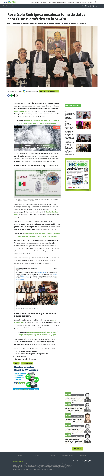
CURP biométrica (27, 363)
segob (16, 363)
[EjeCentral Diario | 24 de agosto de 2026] (78, 174)
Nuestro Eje (10, 10)
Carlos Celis (76, 395)
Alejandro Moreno (77, 405)
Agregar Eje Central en (47, 91)
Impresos (71, 2)
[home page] (10, 2)
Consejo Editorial (36, 455)
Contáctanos (82, 455)
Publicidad (52, 455)
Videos (89, 2)
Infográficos (61, 2)
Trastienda (52, 2)
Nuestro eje (35, 2)
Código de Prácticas (67, 455)
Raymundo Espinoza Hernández (77, 437)
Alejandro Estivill (77, 426)
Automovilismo (80, 2)
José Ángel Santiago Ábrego (77, 417)
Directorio (21, 455)
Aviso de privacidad (18, 461)
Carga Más (77, 449)
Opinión (43, 2)
